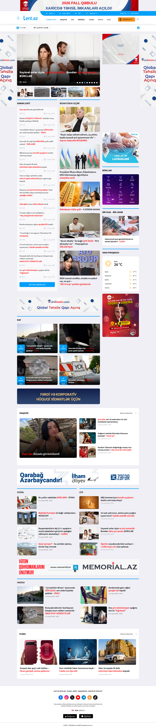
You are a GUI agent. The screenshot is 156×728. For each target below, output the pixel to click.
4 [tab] (84, 82)
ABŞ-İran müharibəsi (75, 28)
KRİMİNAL (81, 20)
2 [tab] (79, 82)
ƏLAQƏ (69, 691)
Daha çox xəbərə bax (126, 413)
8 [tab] (94, 82)
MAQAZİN (63, 20)
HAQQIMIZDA (82, 691)
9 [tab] (97, 82)
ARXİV (75, 691)
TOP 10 (100, 20)
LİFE (72, 20)
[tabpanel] (58, 60)
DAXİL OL (123, 13)
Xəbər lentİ (51, 20)
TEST (109, 20)
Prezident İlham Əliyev (122, 28)
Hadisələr (23, 28)
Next (138, 27)
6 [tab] (89, 82)
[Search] (138, 19)
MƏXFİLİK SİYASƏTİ (95, 691)
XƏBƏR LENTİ (23, 103)
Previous (17, 27)
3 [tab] (82, 82)
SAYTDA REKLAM (60, 691)
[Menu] (18, 18)
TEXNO (91, 20)
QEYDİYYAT (135, 13)
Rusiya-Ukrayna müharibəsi (47, 28)
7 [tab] (92, 82)
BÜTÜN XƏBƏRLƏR (37, 284)
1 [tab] (77, 82)
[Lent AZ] (31, 18)
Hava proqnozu (98, 28)
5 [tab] (87, 82)
